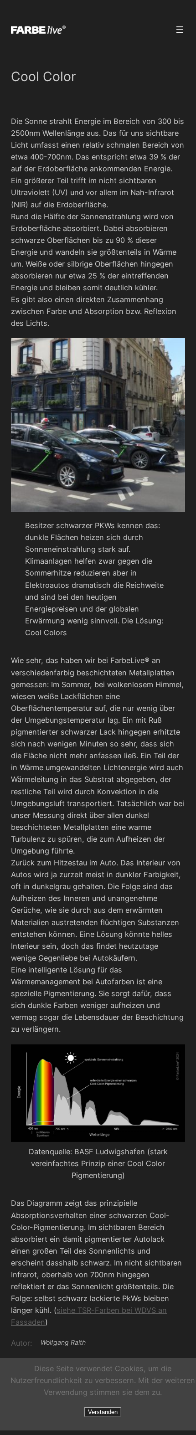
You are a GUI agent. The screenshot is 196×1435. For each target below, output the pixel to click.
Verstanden (103, 1412)
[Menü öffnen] (179, 29)
